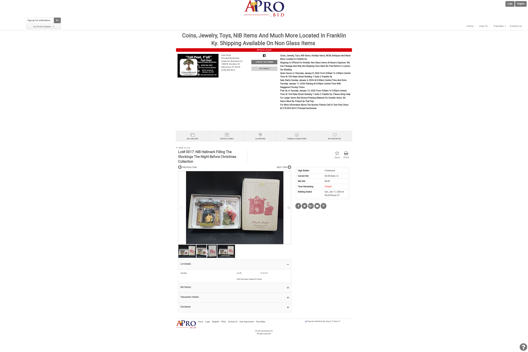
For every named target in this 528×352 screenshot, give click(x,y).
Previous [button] (180, 207)
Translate (498, 26)
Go (57, 20)
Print (346, 157)
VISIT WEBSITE (264, 69)
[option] (234, 207)
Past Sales (260, 322)
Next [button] (288, 207)
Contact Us (516, 26)
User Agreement (247, 322)
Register (521, 4)
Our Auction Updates (42, 26)
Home (470, 26)
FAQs (223, 322)
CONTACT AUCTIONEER (264, 62)
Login (510, 4)
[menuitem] (470, 26)
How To (483, 26)
